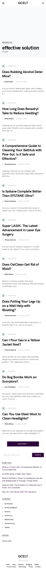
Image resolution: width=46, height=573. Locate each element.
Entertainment (10, 508)
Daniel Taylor (9, 82)
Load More (21, 444)
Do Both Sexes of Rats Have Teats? (16, 474)
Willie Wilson (9, 119)
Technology (9, 523)
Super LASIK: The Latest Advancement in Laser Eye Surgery (21, 230)
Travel (7, 527)
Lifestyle (8, 516)
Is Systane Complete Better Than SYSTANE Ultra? (22, 193)
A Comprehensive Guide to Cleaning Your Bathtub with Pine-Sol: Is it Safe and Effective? (22, 152)
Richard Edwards (10, 201)
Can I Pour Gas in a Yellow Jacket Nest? (21, 342)
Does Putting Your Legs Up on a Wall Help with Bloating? (21, 305)
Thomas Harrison (10, 164)
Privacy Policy (11, 567)
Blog (13, 564)
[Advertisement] (23, 21)
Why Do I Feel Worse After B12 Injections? (19, 492)
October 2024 (6, 541)
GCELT (23, 3)
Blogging (8, 504)
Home (8, 564)
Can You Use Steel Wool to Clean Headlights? (21, 416)
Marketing (9, 520)
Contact (38, 567)
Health (7, 512)
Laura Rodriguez (10, 387)
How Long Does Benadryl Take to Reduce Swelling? (20, 111)
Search (38, 455)
